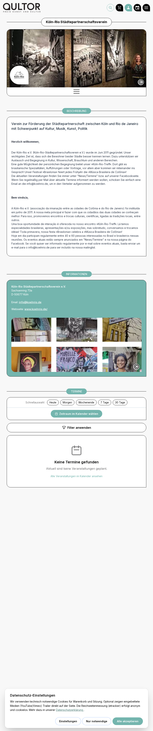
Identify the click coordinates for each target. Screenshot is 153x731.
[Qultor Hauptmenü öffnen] (146, 7)
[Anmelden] (128, 7)
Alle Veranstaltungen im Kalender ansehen (76, 476)
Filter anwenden (79, 427)
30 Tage (120, 402)
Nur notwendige (96, 721)
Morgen (67, 402)
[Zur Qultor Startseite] (21, 7)
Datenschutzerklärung (70, 709)
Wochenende (86, 402)
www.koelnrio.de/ (35, 309)
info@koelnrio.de (30, 302)
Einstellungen (68, 721)
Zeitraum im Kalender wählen (78, 413)
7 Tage (105, 402)
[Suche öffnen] (110, 7)
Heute (52, 402)
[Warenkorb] (119, 7)
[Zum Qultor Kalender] (137, 7)
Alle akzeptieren (127, 721)
